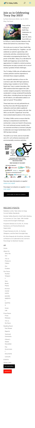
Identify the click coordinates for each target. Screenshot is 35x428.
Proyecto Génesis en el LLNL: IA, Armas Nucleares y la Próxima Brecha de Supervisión (16, 226)
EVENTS (6, 359)
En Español (9, 366)
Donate (8, 371)
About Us (6, 251)
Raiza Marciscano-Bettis (12, 19)
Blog (5, 21)
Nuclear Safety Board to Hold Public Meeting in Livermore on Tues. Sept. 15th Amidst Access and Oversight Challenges (18, 218)
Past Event (10, 21)
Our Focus (7, 271)
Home (5, 248)
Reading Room (8, 326)
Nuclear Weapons (7, 276)
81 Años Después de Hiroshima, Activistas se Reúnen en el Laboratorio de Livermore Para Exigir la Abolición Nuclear (17, 238)
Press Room (7, 313)
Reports (7, 331)
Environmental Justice (7, 291)
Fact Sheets (8, 328)
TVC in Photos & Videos (7, 261)
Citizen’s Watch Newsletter (8, 341)
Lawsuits (7, 356)
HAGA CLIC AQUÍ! (9, 183)
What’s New (7, 362)
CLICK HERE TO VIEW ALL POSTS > (16, 194)
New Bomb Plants (7, 283)
